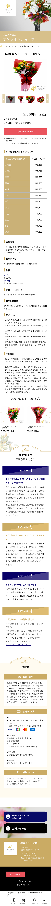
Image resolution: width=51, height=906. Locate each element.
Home (2, 46)
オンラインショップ (12, 46)
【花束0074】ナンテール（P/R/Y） (36, 427)
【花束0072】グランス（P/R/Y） (9, 427)
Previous (2, 417)
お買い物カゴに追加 (25, 131)
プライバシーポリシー (25, 885)
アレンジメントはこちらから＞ (18, 644)
